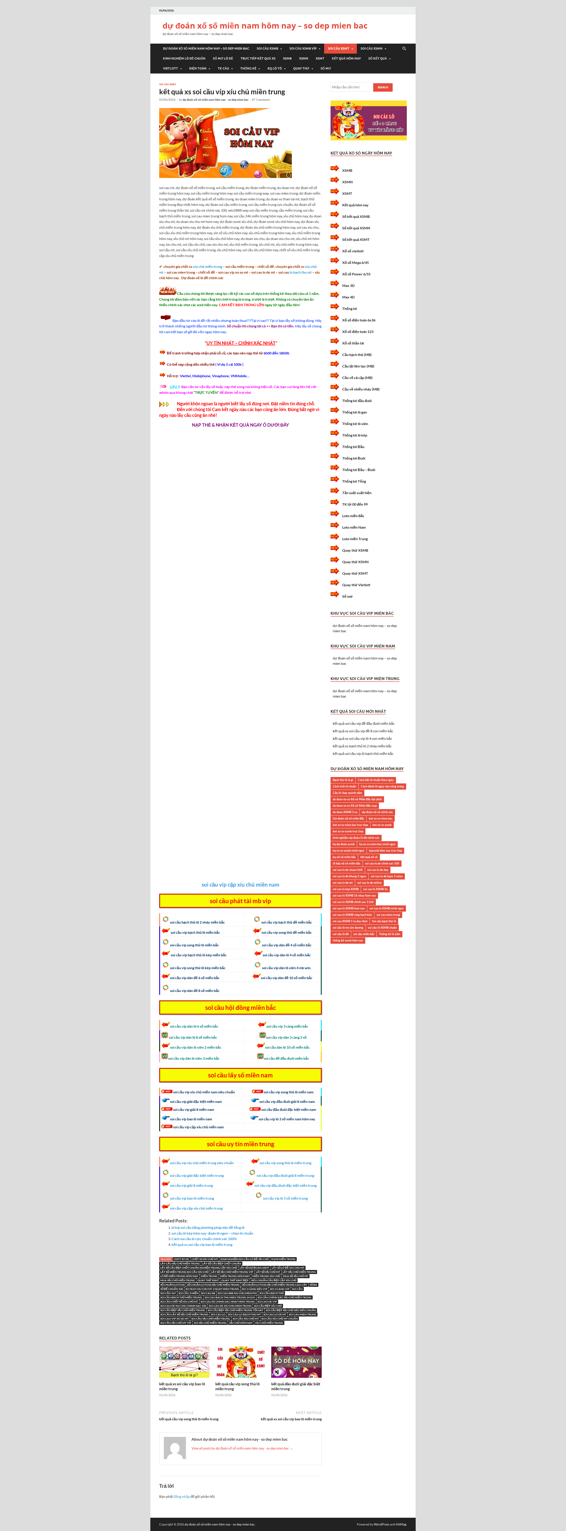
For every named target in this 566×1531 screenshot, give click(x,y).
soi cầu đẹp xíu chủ (268, 1305)
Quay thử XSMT (208, 1280)
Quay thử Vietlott (356, 585)
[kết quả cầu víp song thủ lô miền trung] (240, 1379)
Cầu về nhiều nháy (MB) (361, 389)
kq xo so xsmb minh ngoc (348, 850)
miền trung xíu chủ (266, 1276)
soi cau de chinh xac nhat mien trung (228, 1301)
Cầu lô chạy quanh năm (347, 792)
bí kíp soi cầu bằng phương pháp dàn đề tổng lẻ (208, 1227)
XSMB (287, 58)
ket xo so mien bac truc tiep (350, 825)
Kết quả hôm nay (346, 58)
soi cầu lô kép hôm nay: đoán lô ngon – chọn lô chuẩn (212, 1233)
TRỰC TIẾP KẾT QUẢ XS (258, 58)
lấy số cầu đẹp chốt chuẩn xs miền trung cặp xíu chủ (198, 1267)
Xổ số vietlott (353, 251)
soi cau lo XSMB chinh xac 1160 (353, 902)
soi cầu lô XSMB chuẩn (382, 927)
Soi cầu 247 (168, 1293)
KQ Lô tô (275, 68)
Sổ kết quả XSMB (356, 216)
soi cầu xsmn (371, 48)
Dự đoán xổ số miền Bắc (348, 818)
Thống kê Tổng (354, 481)
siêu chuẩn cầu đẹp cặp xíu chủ (273, 1280)
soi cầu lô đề (341, 934)
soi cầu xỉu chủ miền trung (210, 1318)
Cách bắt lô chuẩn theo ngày (376, 780)
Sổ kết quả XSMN (356, 228)
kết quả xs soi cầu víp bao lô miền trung (202, 1244)
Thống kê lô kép (354, 435)
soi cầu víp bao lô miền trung (192, 1198)
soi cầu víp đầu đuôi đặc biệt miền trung (285, 1185)
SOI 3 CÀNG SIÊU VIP (255, 1289)
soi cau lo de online (369, 882)
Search (383, 87)
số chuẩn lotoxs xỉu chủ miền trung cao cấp (274, 1284)
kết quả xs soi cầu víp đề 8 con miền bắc (363, 731)
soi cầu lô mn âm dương (348, 927)
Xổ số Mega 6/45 (355, 262)
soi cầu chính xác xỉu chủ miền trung (285, 1297)
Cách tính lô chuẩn (344, 786)
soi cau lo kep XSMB (346, 889)
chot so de (181, 1259)
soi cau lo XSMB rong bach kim (352, 914)
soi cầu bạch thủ (271, 1293)
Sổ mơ (326, 68)
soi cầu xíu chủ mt (246, 1318)
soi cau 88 (208, 1293)
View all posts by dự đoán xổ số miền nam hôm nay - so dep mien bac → (242, 1448)
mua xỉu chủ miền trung (177, 1280)
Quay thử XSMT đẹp (235, 1280)
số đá (313, 1284)
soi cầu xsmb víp (303, 48)
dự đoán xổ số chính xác (377, 812)
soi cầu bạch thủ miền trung (181, 1297)
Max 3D (348, 285)
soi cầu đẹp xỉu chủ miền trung (182, 1310)
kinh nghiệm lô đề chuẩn (184, 58)
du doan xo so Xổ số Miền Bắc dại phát (357, 799)
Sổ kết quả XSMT (356, 239)
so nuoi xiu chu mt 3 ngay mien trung (212, 1289)
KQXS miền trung (283, 1259)
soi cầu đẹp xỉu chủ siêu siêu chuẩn (291, 1310)
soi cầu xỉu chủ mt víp (175, 1322)
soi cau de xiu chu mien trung (230, 1305)
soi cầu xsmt (338, 48)
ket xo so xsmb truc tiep (348, 831)
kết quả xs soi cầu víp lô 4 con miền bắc (362, 738)
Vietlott (170, 68)
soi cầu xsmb (267, 48)
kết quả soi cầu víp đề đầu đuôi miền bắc (363, 723)
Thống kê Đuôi (353, 458)
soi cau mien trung (302, 1314)
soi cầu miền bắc (363, 934)
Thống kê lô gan (354, 412)
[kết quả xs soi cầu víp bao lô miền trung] (184, 1379)
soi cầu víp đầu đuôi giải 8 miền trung (285, 1175)
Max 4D (348, 297)
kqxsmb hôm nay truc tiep (385, 850)
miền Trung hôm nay (235, 1276)
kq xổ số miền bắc (344, 857)
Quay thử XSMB (355, 550)
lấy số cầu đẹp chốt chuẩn (221, 1263)
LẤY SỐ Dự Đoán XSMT (254, 1267)
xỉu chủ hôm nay (241, 1322)
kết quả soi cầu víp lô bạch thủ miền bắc (363, 753)
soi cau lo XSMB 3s (375, 889)
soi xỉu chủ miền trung (210, 1322)
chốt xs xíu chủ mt (204, 1259)
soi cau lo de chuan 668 (348, 870)
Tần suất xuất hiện (356, 493)
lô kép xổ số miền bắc (346, 863)
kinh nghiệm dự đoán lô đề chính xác (356, 837)
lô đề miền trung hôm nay (179, 1276)
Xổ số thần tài (353, 343)
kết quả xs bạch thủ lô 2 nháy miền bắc (362, 746)
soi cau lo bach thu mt (244, 1314)
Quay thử (301, 68)
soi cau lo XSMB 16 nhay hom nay (354, 895)
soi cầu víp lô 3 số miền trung (285, 1198)
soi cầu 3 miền (188, 1293)
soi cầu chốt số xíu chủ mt (179, 1301)
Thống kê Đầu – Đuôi (358, 470)
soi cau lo (218, 1314)
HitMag (401, 1524)
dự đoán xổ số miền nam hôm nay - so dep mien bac (216, 99)
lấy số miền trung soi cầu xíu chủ (184, 1272)
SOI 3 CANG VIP (280, 1289)
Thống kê (248, 68)
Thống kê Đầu (353, 447)
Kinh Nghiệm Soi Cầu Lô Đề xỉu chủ (244, 1259)
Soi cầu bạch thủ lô (384, 921)
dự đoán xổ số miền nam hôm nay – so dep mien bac (265, 25)
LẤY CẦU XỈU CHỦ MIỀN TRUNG (180, 1263)
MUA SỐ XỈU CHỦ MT (295, 1276)
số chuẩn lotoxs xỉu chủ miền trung (213, 1284)
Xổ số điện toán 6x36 (358, 320)
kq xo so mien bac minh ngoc (377, 844)
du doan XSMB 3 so (345, 812)
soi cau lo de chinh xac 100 (382, 863)
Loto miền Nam (354, 527)
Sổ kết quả (377, 58)
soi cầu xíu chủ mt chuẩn (279, 1318)
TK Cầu (223, 68)
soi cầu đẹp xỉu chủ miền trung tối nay (235, 1310)
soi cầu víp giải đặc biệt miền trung (197, 1175)
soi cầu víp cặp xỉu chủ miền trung (196, 1208)
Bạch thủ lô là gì (343, 780)
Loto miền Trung (355, 539)
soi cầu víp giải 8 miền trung (191, 1185)
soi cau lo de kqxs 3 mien (387, 876)
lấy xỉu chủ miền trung (299, 1272)
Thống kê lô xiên (355, 423)
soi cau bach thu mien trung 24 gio (230, 1297)
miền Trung (209, 1276)
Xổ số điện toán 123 (357, 331)
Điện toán (198, 68)
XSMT (320, 58)
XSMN (303, 58)
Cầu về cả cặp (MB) (357, 377)
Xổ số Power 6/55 (356, 274)
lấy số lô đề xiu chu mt (288, 1267)
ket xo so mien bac (380, 818)
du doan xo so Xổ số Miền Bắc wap (355, 805)
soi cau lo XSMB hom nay (349, 908)
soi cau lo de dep (377, 870)
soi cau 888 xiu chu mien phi (237, 1293)
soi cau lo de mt (274, 1314)
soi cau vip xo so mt (174, 1318)
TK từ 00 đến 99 (355, 504)
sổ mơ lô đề (223, 58)
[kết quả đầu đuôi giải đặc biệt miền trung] (296, 1379)
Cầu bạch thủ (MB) (357, 354)
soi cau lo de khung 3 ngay (349, 876)
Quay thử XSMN (355, 562)
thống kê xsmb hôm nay (348, 940)
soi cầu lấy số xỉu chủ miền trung (184, 1314)
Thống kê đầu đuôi (357, 400)
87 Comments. (261, 99)
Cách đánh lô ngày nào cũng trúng (382, 786)
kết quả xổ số (369, 857)
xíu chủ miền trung (207, 266)
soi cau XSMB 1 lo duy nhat (350, 921)
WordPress (381, 1524)
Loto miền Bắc (353, 516)
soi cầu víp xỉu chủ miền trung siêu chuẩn (202, 1163)
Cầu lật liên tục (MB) (358, 366)
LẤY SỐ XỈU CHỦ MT (268, 1272)
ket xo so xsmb (382, 825)
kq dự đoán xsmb (344, 844)
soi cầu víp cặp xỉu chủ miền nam (240, 884)
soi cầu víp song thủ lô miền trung (285, 1163)
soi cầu (297, 1289)
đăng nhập (182, 1496)
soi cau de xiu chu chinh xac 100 (183, 1305)
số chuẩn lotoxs (172, 1284)
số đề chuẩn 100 (171, 1289)
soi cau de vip (267, 1301)
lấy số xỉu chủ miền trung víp (232, 1272)
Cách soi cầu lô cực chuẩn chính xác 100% (204, 1239)
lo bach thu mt (301, 272)
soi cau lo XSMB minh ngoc (386, 908)
